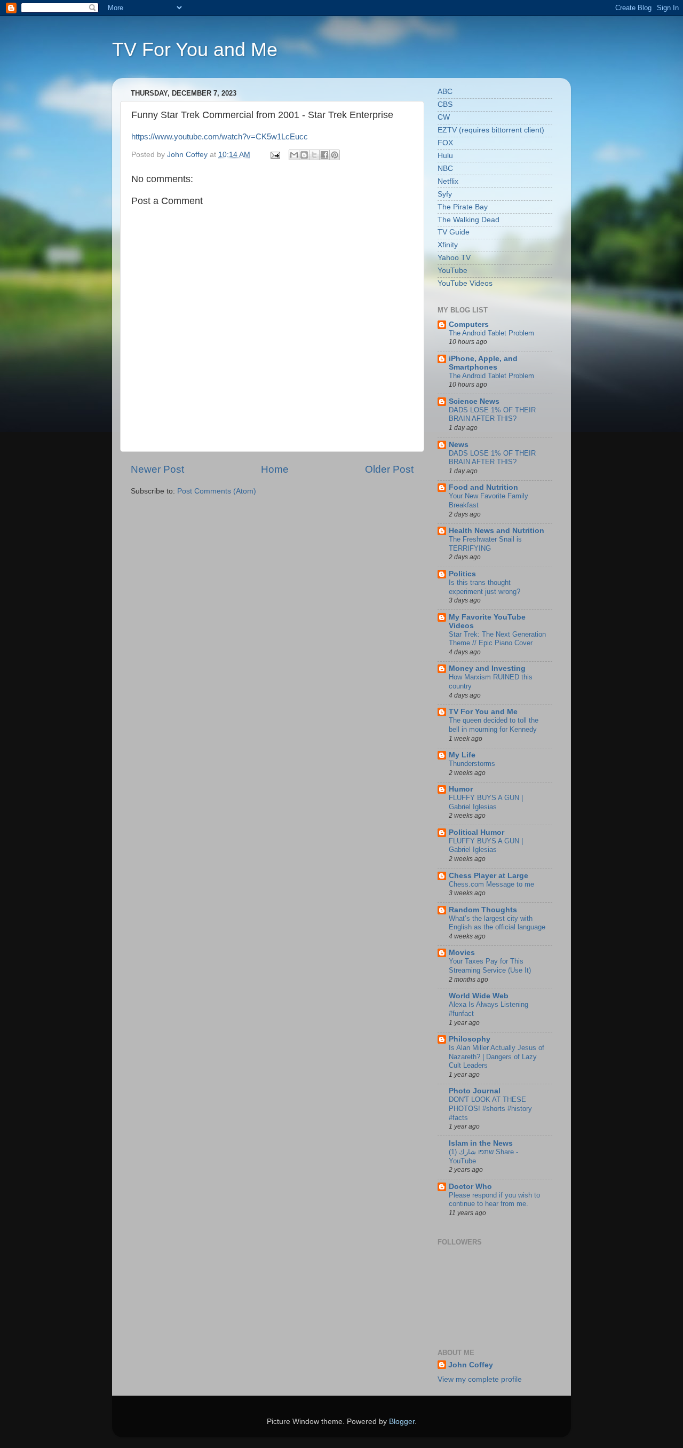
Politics (462, 574)
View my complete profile (480, 1379)
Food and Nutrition (483, 487)
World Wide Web (479, 996)
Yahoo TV (454, 258)
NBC (445, 169)
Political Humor (476, 832)
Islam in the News (481, 1143)
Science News (474, 401)
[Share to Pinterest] (334, 155)
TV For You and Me (194, 49)
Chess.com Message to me (491, 884)
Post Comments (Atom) (216, 491)
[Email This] (294, 155)
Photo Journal (475, 1091)
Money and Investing (487, 668)
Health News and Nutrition (496, 531)
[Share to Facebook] (324, 155)
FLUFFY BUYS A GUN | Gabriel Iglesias (486, 802)
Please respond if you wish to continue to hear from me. (494, 1199)
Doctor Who (470, 1187)
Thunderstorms (472, 764)
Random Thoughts (483, 910)
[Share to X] (314, 155)
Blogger (402, 1422)
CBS (445, 104)
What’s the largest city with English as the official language (497, 923)
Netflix (448, 181)
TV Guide (454, 232)
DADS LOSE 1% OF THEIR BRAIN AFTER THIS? (492, 414)
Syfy (445, 194)
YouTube (452, 271)
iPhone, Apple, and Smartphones (483, 363)
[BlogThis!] (304, 155)
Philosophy (469, 1039)
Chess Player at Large (488, 876)
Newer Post (157, 469)
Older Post (389, 469)
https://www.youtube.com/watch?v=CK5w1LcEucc (219, 136)
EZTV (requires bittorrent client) (491, 130)
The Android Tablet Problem (491, 333)
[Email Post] (274, 155)
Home (275, 469)
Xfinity (448, 245)
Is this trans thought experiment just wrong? (484, 587)
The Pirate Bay (463, 207)
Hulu (445, 156)
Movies (462, 953)
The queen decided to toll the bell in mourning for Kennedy (493, 724)
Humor (461, 789)
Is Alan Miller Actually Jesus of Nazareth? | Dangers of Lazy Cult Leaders (496, 1056)
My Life (462, 755)
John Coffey (470, 1365)
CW (444, 117)
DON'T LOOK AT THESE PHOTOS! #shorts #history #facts (490, 1108)
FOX (445, 143)
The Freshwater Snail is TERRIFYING (485, 543)
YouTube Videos (465, 283)
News (458, 445)
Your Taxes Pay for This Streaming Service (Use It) (490, 965)
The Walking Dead (468, 220)
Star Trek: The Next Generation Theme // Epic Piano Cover (497, 638)
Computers (469, 324)
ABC (445, 92)
